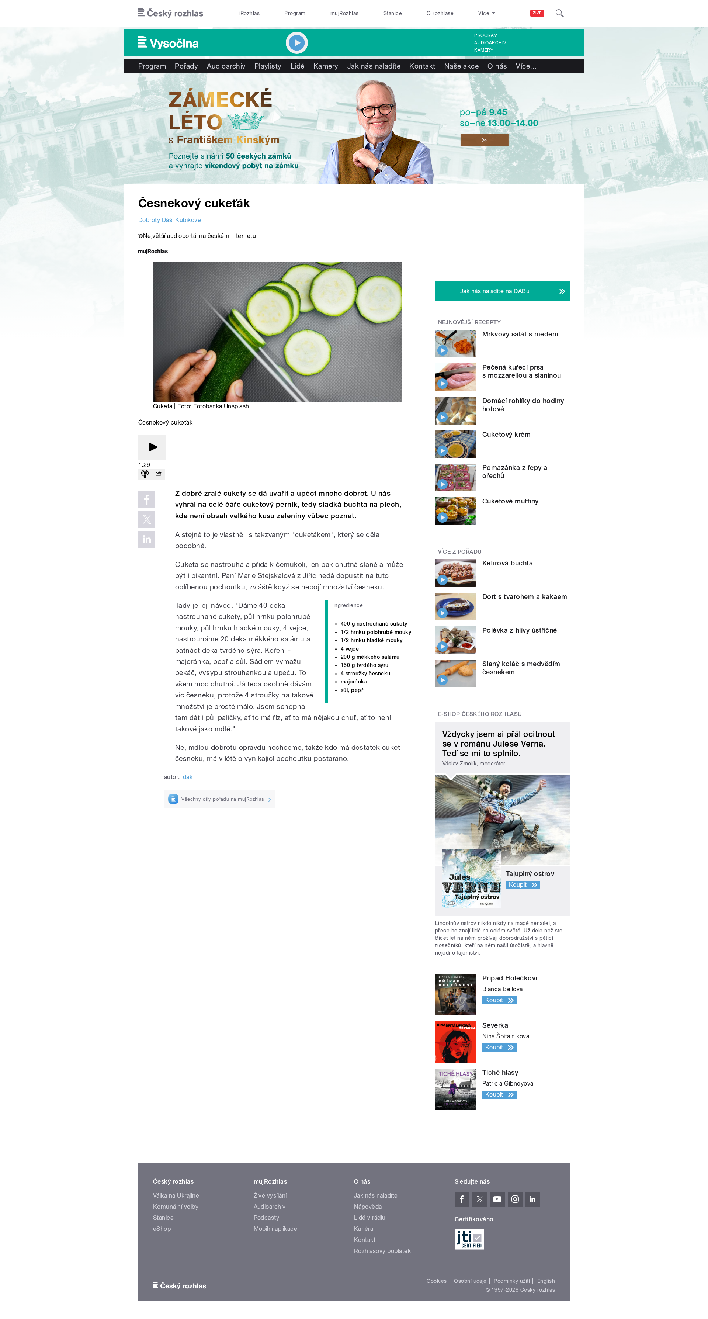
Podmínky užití (512, 1281)
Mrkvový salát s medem (520, 334)
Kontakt (422, 66)
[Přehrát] (152, 447)
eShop (162, 1228)
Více (526, 66)
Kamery (483, 50)
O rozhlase (440, 13)
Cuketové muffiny (510, 501)
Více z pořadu (460, 551)
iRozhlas (249, 13)
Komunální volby (175, 1206)
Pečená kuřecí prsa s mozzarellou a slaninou (521, 371)
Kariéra (363, 1228)
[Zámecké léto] (354, 128)
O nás (497, 66)
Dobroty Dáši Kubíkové (169, 220)
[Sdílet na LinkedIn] (146, 539)
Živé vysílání (270, 1195)
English (546, 1281)
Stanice (393, 13)
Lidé (298, 66)
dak (187, 776)
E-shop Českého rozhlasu (480, 714)
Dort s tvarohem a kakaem (525, 596)
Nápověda (368, 1206)
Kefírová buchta (507, 563)
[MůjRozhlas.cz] (153, 252)
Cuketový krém (506, 434)
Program (294, 13)
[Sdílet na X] (146, 519)
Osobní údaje (470, 1281)
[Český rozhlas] (170, 13)
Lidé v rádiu (370, 1217)
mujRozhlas (344, 13)
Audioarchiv (490, 42)
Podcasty (267, 1217)
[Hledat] (560, 13)
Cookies (437, 1281)
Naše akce (461, 66)
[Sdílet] (158, 474)
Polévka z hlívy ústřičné (519, 630)
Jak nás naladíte (374, 66)
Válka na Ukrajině (176, 1195)
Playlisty (268, 66)
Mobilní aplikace (276, 1228)
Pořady (186, 66)
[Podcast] (145, 474)
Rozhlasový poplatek (382, 1250)
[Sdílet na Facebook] (146, 499)
